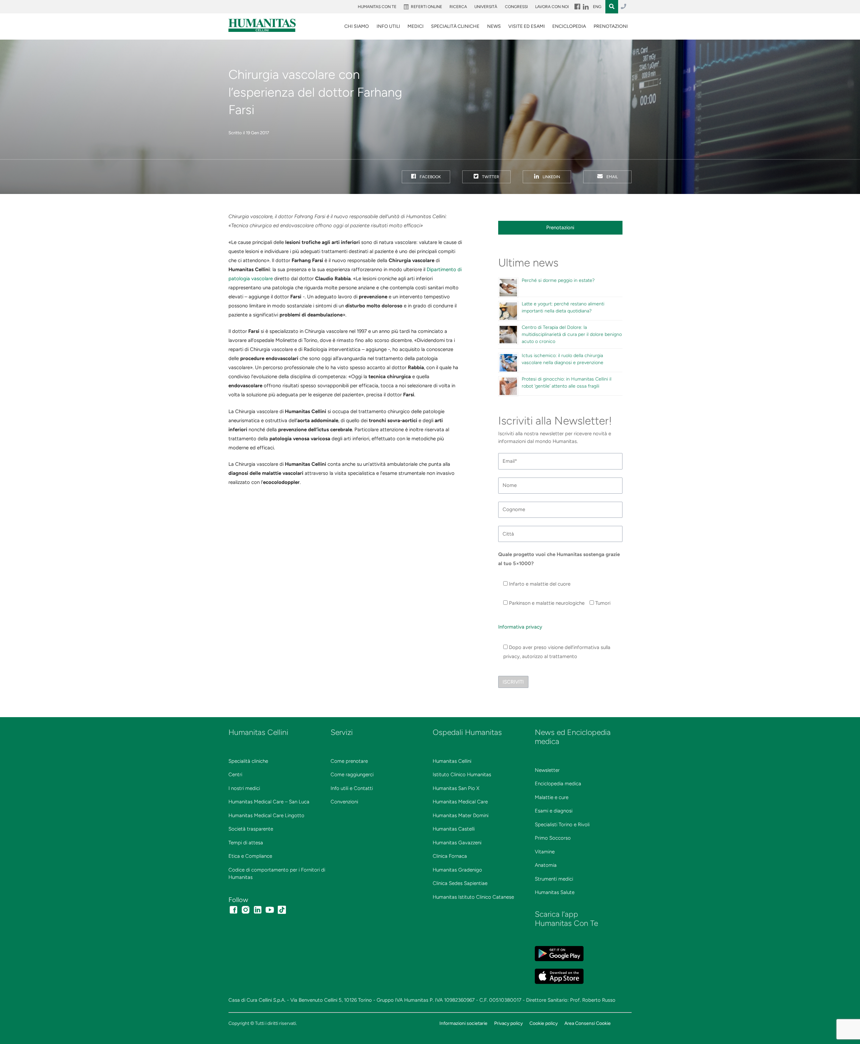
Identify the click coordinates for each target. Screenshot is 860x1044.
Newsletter (547, 770)
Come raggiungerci (352, 775)
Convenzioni (344, 802)
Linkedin (551, 177)
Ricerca (458, 6)
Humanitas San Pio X (456, 788)
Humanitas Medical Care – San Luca (268, 802)
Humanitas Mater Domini (460, 815)
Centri (235, 775)
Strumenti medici (554, 879)
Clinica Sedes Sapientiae (460, 883)
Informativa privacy (520, 627)
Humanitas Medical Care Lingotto (266, 815)
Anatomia (546, 865)
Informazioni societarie (463, 1023)
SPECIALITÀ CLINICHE (455, 26)
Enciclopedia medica (558, 784)
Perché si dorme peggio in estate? (558, 280)
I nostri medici (244, 788)
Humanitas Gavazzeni (457, 843)
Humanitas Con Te (377, 6)
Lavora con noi (552, 6)
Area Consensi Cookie (587, 1023)
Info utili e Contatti (352, 788)
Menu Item (576, 6)
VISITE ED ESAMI (526, 26)
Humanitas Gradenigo (457, 870)
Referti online (426, 6)
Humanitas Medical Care (460, 802)
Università (485, 6)
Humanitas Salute (554, 892)
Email (611, 177)
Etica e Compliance (250, 856)
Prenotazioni (611, 26)
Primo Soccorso (553, 838)
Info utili (388, 26)
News (494, 26)
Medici (415, 26)
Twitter (490, 177)
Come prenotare (349, 761)
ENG (597, 6)
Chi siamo (356, 26)
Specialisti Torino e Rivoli (562, 825)
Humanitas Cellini (452, 761)
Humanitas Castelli (454, 829)
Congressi (516, 6)
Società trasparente (250, 829)
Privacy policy (508, 1023)
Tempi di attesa (245, 843)
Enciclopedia (569, 26)
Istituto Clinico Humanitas (462, 775)
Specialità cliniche (248, 761)
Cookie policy (543, 1023)
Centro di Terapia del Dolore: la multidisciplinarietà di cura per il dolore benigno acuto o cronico (572, 334)
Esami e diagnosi (553, 811)
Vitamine (545, 852)
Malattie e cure (551, 797)
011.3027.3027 (623, 6)
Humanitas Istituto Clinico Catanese (473, 897)
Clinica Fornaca (450, 856)
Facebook (430, 177)
